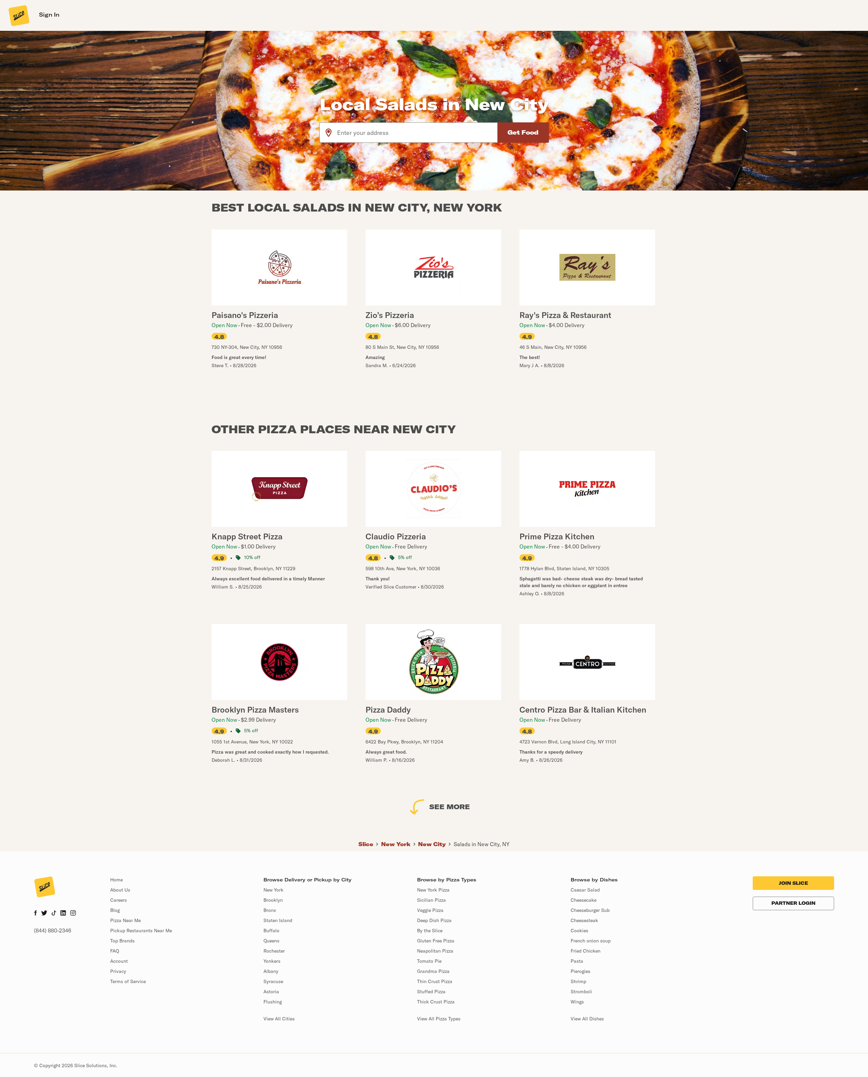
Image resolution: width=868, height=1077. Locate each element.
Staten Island (277, 920)
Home (116, 880)
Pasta (577, 961)
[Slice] (18, 15)
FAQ (114, 951)
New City (432, 844)
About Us (120, 890)
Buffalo (271, 931)
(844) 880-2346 (52, 930)
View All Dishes (587, 1019)
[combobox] (417, 132)
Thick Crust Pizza (436, 1002)
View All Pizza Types (438, 1019)
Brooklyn (273, 900)
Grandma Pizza (433, 971)
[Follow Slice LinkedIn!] (63, 913)
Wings (577, 1002)
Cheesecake (583, 900)
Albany (270, 971)
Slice (365, 844)
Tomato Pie (429, 961)
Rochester (274, 951)
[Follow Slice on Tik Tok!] (54, 913)
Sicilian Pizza (431, 900)
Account (119, 961)
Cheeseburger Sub (590, 910)
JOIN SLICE (793, 883)
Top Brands (122, 941)
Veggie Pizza (430, 910)
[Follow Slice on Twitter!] (44, 913)
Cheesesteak (584, 920)
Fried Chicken (585, 951)
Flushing (272, 1002)
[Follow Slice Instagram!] (73, 913)
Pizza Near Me (125, 920)
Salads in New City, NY (482, 844)
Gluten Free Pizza (435, 941)
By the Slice (429, 931)
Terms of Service (128, 981)
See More (449, 806)
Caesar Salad (585, 890)
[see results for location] (328, 132)
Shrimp (578, 981)
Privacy (118, 971)
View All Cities (279, 1019)
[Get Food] (523, 132)
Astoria (271, 992)
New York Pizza (433, 890)
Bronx (269, 910)
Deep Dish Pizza (434, 920)
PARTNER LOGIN (793, 903)
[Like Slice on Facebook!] (35, 913)
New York (396, 844)
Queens (271, 941)
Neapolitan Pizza (435, 951)
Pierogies (580, 971)
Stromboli (581, 992)
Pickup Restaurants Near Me (141, 931)
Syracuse (273, 981)
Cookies (579, 931)
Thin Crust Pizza (434, 981)
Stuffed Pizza (431, 992)
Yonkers (271, 961)
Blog (115, 910)
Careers (118, 900)
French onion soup (591, 941)
